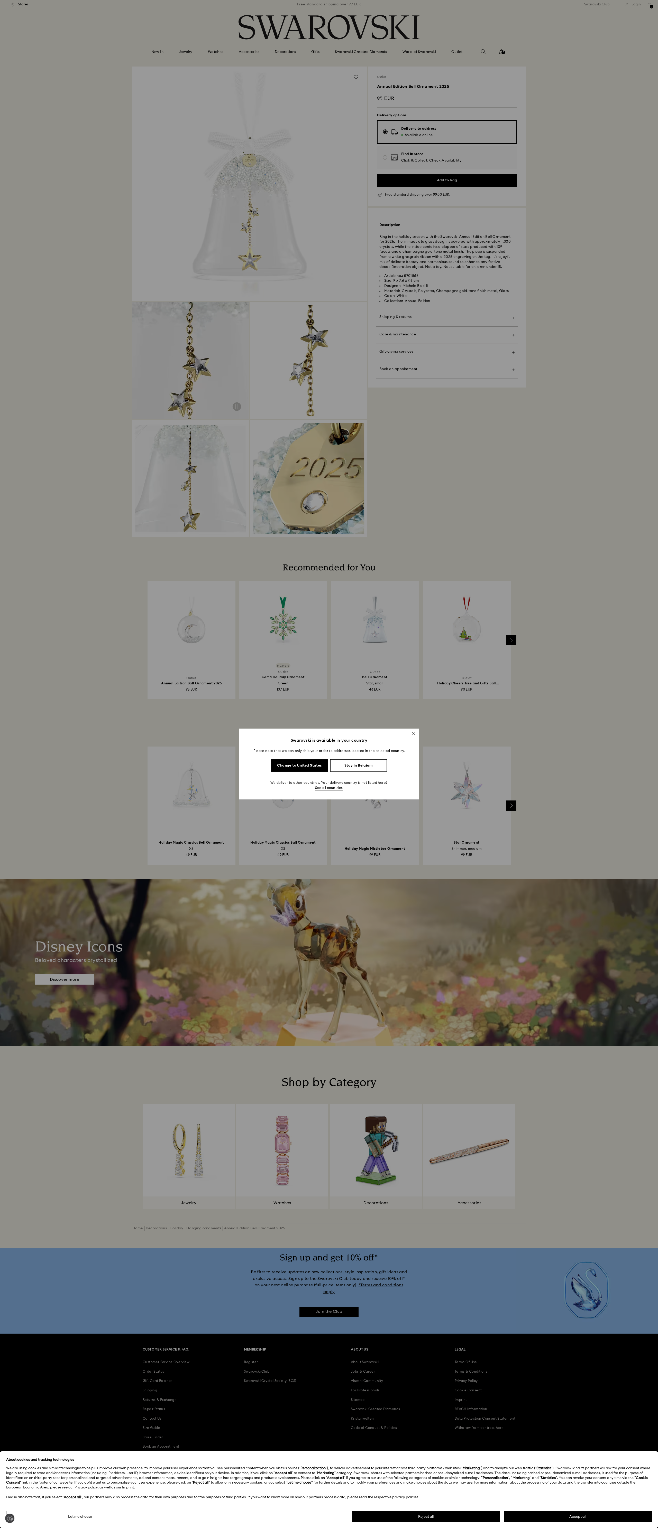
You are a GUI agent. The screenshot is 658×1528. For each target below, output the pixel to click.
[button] (413, 733)
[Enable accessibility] (9, 1518)
